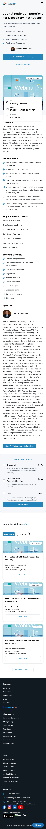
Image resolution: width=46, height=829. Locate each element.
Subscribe (6, 703)
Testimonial (7, 695)
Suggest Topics (8, 743)
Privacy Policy (8, 722)
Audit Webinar (8, 767)
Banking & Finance (9, 774)
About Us (6, 688)
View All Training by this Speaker (19, 446)
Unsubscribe (7, 733)
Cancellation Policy (10, 736)
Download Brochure (22, 57)
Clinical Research (9, 763)
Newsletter (7, 740)
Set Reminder (22, 64)
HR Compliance (9, 770)
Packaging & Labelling (11, 781)
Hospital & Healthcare (11, 778)
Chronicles (23, 534)
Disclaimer (7, 729)
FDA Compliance (9, 756)
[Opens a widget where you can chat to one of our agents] (38, 825)
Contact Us (7, 692)
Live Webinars (9, 534)
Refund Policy (8, 725)
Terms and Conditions (11, 718)
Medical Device (8, 759)
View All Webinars (21, 670)
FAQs (5, 699)
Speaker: (25, 48)
